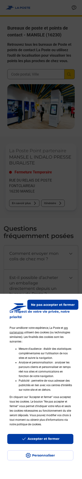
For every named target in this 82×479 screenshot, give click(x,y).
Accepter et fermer (43, 439)
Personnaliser (43, 455)
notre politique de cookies (25, 424)
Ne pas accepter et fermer (53, 305)
